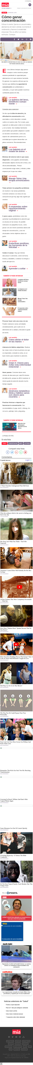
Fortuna (11, 1044)
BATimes (24, 1049)
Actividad (27, 443)
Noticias (18, 1041)
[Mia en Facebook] (9, 1037)
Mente (21, 443)
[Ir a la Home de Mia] (16, 1032)
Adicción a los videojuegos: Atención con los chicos (22, 426)
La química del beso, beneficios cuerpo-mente (19, 101)
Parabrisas (9, 1046)
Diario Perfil (10, 1041)
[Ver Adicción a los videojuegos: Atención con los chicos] (9, 424)
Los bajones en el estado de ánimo (17, 150)
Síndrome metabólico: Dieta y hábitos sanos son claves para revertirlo (19, 394)
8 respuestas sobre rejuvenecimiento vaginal (18, 208)
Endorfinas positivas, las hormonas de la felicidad (19, 245)
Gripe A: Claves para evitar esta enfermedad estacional (20, 365)
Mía (11, 1049)
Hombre (17, 1044)
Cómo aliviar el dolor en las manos (19, 340)
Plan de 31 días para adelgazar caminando (17, 1008)
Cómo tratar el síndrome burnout (14, 1014)
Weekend (25, 1044)
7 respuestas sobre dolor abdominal (15, 1017)
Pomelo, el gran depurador (13, 1004)
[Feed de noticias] (20, 1037)
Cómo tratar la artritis (11, 1011)
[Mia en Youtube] (16, 1037)
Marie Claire (26, 1041)
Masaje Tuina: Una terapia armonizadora (19, 179)
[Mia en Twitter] (12, 1037)
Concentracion (13, 443)
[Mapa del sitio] (24, 1037)
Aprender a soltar (17, 268)
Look (25, 1046)
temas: (4, 443)
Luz (30, 1046)
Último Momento (6, 8)
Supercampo (17, 1046)
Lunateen (16, 1049)
